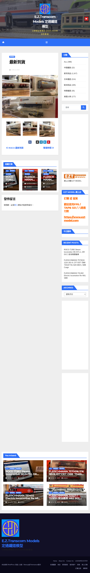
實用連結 (65, 564)
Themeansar (34, 564)
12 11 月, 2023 (55, 502)
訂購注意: (78, 568)
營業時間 (47, 148)
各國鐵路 (53, 564)
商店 (59, 564)
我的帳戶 (72, 564)
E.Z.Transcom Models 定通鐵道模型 (45, 21)
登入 (16, 205)
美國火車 (67, 97)
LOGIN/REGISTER (81, 561)
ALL (7, 170)
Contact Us (70, 561)
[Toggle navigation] (46, 42)
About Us (62, 561)
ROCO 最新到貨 (15, 148)
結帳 (78, 564)
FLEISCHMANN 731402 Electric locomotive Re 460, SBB (75, 275)
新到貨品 (12, 56)
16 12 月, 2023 (12, 478)
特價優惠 (67, 91)
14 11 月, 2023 (55, 478)
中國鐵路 (67, 68)
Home (55, 561)
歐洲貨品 (8, 174)
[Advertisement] (73, 334)
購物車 (85, 568)
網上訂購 (84, 564)
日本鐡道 (67, 79)
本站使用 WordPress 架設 (10, 564)
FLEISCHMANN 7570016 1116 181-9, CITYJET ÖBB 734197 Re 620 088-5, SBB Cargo (66, 474)
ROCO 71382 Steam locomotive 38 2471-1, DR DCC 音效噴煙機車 (74, 252)
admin (10, 187)
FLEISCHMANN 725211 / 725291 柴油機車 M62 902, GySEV (64, 498)
